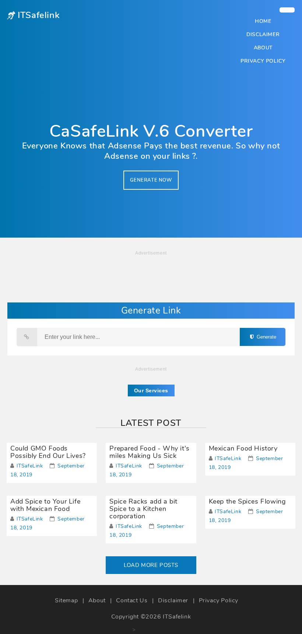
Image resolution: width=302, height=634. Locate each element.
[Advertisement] (134, 606)
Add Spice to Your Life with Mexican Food (45, 505)
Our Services (151, 390)
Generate (265, 337)
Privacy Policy (262, 60)
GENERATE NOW (151, 180)
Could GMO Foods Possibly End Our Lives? (48, 452)
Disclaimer (263, 34)
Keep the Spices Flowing (247, 501)
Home (263, 21)
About (263, 47)
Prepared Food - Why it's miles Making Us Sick (149, 452)
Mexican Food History (243, 448)
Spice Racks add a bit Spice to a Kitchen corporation (143, 509)
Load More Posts (151, 565)
